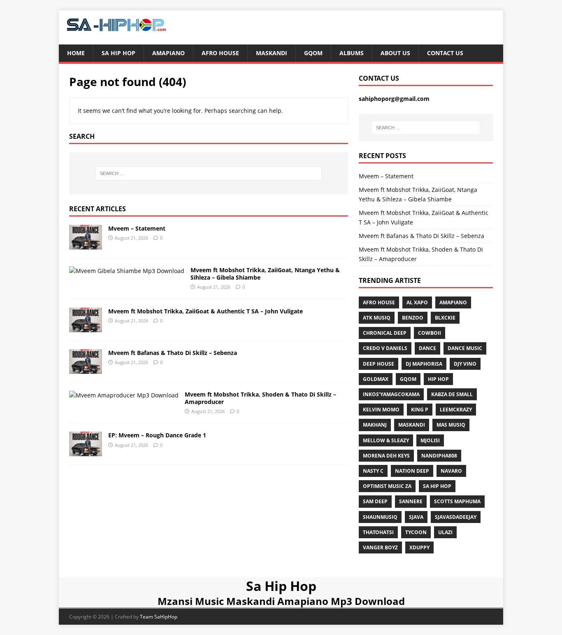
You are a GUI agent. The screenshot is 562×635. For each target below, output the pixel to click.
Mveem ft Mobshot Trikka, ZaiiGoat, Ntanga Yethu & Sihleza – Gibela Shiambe (265, 273)
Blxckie (445, 317)
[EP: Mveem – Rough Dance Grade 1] (85, 451)
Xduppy (419, 547)
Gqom (313, 53)
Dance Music (465, 348)
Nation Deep (412, 470)
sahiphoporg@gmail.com (394, 99)
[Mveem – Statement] (85, 244)
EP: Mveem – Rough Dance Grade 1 (157, 435)
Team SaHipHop (158, 616)
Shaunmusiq (380, 517)
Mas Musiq (451, 424)
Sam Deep (375, 501)
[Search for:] (208, 173)
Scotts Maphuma (457, 501)
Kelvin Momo (381, 409)
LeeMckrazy (456, 409)
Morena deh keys (386, 455)
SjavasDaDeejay (455, 517)
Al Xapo (417, 302)
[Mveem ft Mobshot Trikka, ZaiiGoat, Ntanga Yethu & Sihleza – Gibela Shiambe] (126, 271)
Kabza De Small (452, 394)
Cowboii (429, 332)
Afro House (220, 53)
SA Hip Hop (437, 486)
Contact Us (445, 53)
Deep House (378, 363)
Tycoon (416, 532)
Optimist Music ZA (387, 486)
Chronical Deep (384, 332)
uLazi (445, 532)
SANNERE (411, 501)
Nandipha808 (439, 455)
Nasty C (373, 470)
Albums (351, 53)
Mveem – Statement (136, 228)
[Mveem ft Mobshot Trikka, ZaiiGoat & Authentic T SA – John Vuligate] (85, 327)
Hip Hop (438, 379)
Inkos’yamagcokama (391, 394)
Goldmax (375, 379)
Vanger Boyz (380, 547)
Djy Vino (465, 363)
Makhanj (375, 424)
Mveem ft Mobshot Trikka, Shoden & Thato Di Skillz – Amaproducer (260, 398)
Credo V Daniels (385, 348)
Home (76, 53)
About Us (395, 53)
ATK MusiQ (376, 317)
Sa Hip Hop (118, 53)
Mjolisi (430, 440)
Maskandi (271, 53)
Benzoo (412, 317)
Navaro (451, 470)
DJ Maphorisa (424, 363)
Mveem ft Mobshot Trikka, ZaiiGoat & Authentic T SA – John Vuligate (205, 311)
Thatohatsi (378, 532)
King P (419, 409)
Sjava (416, 517)
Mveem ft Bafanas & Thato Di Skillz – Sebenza (172, 353)
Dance (427, 348)
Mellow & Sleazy (386, 440)
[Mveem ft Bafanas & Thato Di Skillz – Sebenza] (85, 369)
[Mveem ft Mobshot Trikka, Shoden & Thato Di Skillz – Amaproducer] (124, 395)
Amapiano (168, 53)
